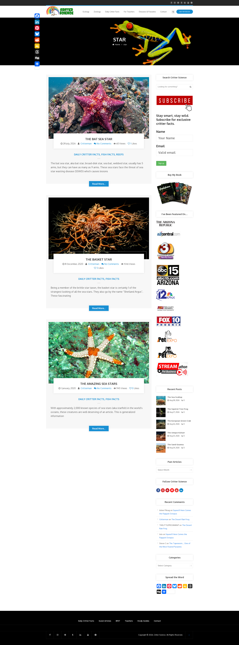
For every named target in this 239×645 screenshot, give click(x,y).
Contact (157, 621)
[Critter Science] (60, 11)
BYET (118, 621)
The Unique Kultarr (176, 432)
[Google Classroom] (37, 46)
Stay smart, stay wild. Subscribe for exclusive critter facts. (173, 131)
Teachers (129, 621)
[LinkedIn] (37, 22)
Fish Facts (108, 154)
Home (117, 44)
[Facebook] (37, 16)
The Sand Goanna (175, 444)
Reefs (120, 154)
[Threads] (37, 52)
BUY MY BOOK (184, 12)
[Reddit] (37, 40)
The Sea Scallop (174, 397)
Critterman (86, 143)
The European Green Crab (179, 421)
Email (160, 146)
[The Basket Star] (99, 228)
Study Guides (143, 621)
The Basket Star (99, 259)
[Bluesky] (37, 34)
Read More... (98, 183)
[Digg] (37, 58)
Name (160, 132)
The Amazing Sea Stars (98, 384)
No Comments (104, 143)
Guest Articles (105, 621)
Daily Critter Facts (87, 154)
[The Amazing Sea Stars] (99, 353)
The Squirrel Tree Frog (177, 409)
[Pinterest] (37, 28)
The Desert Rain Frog (180, 519)
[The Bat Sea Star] (99, 108)
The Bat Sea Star (98, 139)
